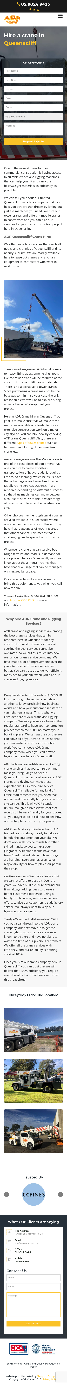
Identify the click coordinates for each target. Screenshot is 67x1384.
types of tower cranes (31, 443)
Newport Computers (48, 1376)
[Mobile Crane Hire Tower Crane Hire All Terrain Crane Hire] (33, 116)
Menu (60, 16)
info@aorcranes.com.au (27, 1243)
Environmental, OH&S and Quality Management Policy (33, 1365)
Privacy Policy (50, 1379)
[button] (6, 1194)
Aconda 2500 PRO (22, 600)
